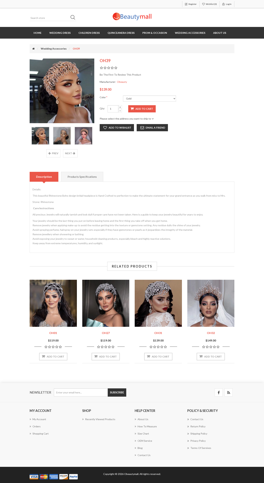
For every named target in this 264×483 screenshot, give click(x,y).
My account (39, 419)
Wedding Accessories (190, 32)
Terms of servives (200, 447)
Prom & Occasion (154, 32)
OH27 (106, 333)
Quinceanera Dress (121, 32)
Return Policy (197, 426)
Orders (37, 426)
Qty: (102, 108)
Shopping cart (41, 433)
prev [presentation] (55, 153)
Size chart (143, 433)
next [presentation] (68, 153)
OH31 (158, 333)
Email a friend (155, 127)
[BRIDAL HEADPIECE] (53, 303)
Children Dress (89, 32)
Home (37, 32)
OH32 (211, 333)
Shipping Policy (198, 433)
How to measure (147, 426)
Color (103, 97)
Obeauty (122, 81)
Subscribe (117, 392)
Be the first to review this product (120, 74)
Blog (140, 447)
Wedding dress (60, 32)
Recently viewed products (100, 419)
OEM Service (145, 440)
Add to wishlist (120, 127)
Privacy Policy (198, 440)
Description (44, 176)
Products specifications (82, 176)
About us (219, 32)
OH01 (53, 333)
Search (74, 18)
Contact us (144, 455)
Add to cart (144, 108)
